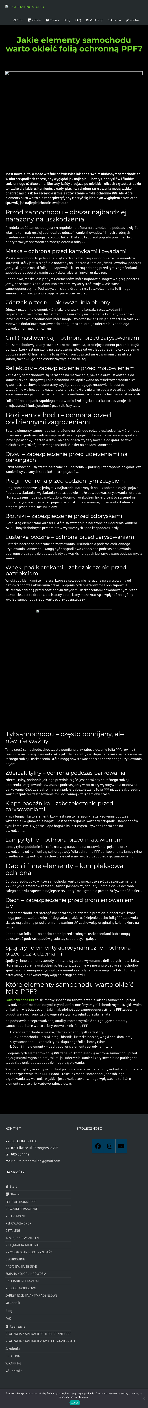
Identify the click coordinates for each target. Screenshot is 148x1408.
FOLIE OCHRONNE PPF (20, 1202)
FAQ (78, 20)
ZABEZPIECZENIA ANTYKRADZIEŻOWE (31, 1295)
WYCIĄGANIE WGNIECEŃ (22, 1238)
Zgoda (75, 1402)
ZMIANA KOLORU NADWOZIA (25, 1274)
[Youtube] (121, 1146)
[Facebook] (98, 1146)
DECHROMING (15, 1259)
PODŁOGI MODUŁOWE (20, 1288)
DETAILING (12, 1230)
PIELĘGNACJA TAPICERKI (22, 1245)
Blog (67, 20)
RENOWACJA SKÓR (18, 1223)
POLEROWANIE (15, 1216)
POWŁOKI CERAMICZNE (21, 1209)
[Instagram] (109, 1146)
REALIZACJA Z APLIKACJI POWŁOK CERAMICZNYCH (38, 1341)
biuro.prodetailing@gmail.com (37, 1161)
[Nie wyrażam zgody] (143, 1398)
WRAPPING (13, 1363)
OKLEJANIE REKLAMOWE (22, 1281)
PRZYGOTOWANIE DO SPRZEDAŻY (28, 1252)
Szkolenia (114, 20)
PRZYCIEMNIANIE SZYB (21, 1266)
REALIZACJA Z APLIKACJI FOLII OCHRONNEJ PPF (38, 1334)
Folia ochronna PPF (20, 1000)
